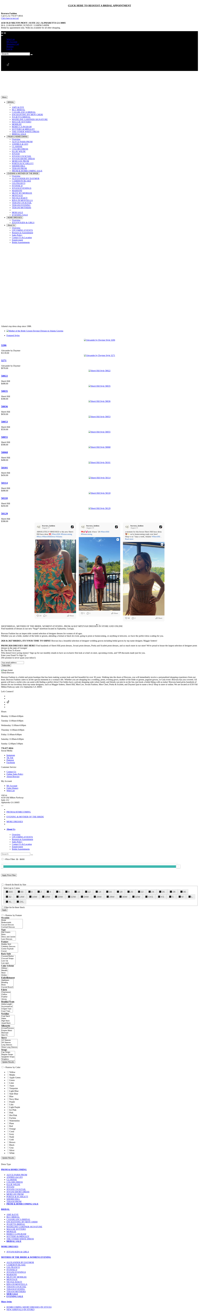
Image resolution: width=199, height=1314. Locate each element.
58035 (4, 391)
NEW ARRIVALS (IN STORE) (20, 1309)
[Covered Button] (8, 956)
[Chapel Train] (7, 1009)
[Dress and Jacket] (8, 937)
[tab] (102, 829)
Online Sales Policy (14, 774)
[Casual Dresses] (12, 925)
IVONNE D (11, 1270)
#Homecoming (66, 534)
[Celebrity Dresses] (9, 946)
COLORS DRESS (14, 1182)
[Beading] (7, 982)
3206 (3, 345)
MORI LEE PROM (15, 1194)
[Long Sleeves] (9, 1045)
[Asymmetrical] (7, 1006)
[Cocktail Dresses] (12, 927)
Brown (12, 1142)
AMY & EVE (12, 1214)
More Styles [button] (6, 1302)
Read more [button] (129, 539)
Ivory (11, 1134)
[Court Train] (7, 1011)
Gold (11, 1139)
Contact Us (11, 772)
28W (111, 896)
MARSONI (11, 1274)
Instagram (10, 755)
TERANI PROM (13, 1201)
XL (10, 901)
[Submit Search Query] (32, 854)
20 (131, 891)
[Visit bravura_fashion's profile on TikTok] (39, 527)
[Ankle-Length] (7, 1004)
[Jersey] (6, 999)
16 (110, 891)
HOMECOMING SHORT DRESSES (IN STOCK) (29, 1307)
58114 (4, 483)
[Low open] (8, 963)
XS (162, 896)
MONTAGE (11, 1279)
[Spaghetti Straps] (8, 1057)
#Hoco (39, 537)
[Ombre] (4, 975)
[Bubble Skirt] (9, 944)
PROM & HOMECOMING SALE (22, 1204)
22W (73, 896)
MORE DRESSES (14, 821)
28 (174, 891)
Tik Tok (9, 758)
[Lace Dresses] (8, 939)
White (11, 1153)
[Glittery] (4, 968)
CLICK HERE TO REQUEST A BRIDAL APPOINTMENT (99, 5)
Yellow (12, 1072)
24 (152, 891)
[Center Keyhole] (9, 949)
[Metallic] (4, 970)
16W (34, 896)
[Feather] (6, 997)
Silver (11, 1150)
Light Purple (14, 1107)
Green (12, 1080)
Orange (12, 1129)
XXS (150, 896)
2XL (21, 901)
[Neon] (4, 973)
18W (47, 896)
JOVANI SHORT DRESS (17, 1192)
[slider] (178, 866)
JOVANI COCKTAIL (16, 1189)
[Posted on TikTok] (72, 526)
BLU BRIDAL (13, 1217)
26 (163, 891)
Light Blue (14, 1091)
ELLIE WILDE (13, 1184)
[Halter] (8, 1018)
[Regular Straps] (8, 1054)
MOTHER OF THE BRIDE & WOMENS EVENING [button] (26, 1257)
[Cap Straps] (8, 1052)
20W (60, 896)
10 (78, 891)
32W (137, 896)
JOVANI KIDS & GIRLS (17, 1252)
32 (10, 896)
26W (99, 896)
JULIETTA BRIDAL (15, 1224)
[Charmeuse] (6, 992)
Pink (11, 1112)
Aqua (11, 1085)
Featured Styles (13, 335)
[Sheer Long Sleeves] (9, 1047)
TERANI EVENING (15, 1289)
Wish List (10, 39)
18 (121, 891)
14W (21, 896)
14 (99, 891)
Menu (4, 97)
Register (10, 46)
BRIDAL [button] (5, 1209)
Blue (11, 1096)
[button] (10, 102)
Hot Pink (13, 1115)
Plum (11, 1123)
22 (142, 891)
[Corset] (9, 951)
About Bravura (12, 776)
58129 (4, 513)
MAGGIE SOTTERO (16, 1229)
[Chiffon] (6, 994)
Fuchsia (12, 1118)
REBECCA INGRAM (16, 1234)
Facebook (10, 762)
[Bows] (7, 985)
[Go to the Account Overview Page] (2, 35)
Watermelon (14, 1121)
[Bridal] (12, 920)
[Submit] (31, 54)
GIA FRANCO (13, 1267)
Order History (12, 788)
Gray (11, 1148)
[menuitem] (102, 39)
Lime (11, 1083)
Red (11, 1126)
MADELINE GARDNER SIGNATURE (24, 1227)
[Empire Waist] (7, 1030)
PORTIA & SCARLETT (17, 1196)
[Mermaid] (7, 1033)
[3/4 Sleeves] (9, 1042)
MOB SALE (12, 1294)
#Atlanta (59, 537)
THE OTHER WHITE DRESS (20, 1239)
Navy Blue (14, 1099)
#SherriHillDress (48, 537)
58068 (4, 452)
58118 (4, 498)
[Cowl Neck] (8, 1016)
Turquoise (13, 1088)
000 (11, 891)
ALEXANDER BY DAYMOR (20, 1262)
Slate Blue (13, 1094)
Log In (9, 49)
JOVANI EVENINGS (16, 1272)
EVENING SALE (14, 1296)
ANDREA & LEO (14, 1177)
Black (11, 1145)
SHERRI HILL (13, 1199)
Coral (11, 1131)
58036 (4, 406)
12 (89, 891)
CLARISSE (11, 1179)
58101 (4, 467)
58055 (4, 437)
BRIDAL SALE (13, 1241)
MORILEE (11, 1231)
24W (86, 896)
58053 (4, 421)
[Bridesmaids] (12, 922)
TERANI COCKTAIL (16, 1287)
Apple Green (14, 1077)
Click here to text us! (10, 18)
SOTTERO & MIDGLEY (17, 1236)
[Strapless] (8, 1059)
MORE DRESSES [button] (9, 1246)
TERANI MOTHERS (16, 1291)
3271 (3, 360)
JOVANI (10, 1187)
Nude (11, 1137)
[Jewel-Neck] (8, 1023)
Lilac (11, 1104)
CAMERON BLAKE (16, 1265)
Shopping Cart (12, 44)
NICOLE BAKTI (14, 1282)
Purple (12, 1102)
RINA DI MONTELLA (16, 1284)
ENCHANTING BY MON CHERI (21, 1222)
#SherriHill (56, 534)
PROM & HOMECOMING (18, 812)
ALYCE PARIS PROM (16, 1175)
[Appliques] (7, 980)
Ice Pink (12, 1110)
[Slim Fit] (7, 1035)
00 (22, 891)
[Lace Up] (8, 961)
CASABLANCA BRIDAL (18, 1219)
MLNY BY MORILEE (16, 1277)
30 (184, 891)
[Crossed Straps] (8, 958)
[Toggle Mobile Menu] (2, 805)
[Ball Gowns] (8, 932)
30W (124, 896)
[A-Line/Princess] (7, 1028)
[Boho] (8, 934)
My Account (11, 42)
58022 (4, 375)
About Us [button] (10, 829)
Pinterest (10, 760)
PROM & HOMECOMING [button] (14, 1169)
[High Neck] (8, 1021)
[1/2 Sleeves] (9, 1040)
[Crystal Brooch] (7, 987)
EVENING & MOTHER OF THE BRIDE (25, 817)
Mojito (12, 1075)
